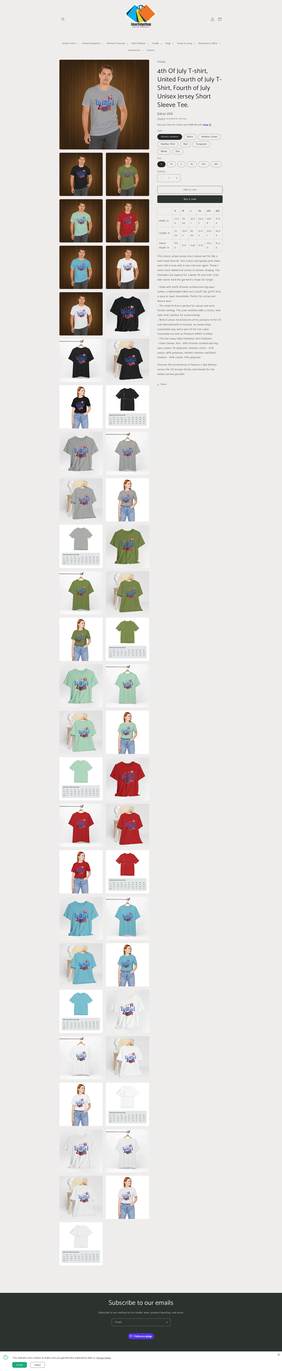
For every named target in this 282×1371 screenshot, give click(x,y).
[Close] (278, 1354)
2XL (204, 164)
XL (192, 164)
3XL (216, 164)
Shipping (161, 118)
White (164, 151)
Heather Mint (168, 144)
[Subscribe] (166, 1322)
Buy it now (190, 199)
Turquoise (201, 144)
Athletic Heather (170, 137)
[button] (63, 19)
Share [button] (164, 384)
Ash (178, 151)
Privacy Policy (104, 1357)
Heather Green (209, 137)
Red (185, 144)
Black (190, 137)
